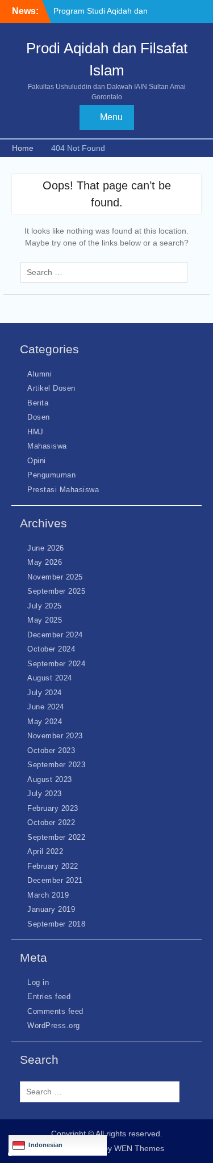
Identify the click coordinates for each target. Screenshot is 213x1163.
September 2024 (56, 663)
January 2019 (51, 909)
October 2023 (51, 750)
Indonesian (45, 1144)
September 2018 (56, 924)
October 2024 (51, 649)
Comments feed (55, 1011)
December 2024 (55, 635)
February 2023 (52, 808)
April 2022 (45, 851)
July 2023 (44, 793)
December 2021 (55, 880)
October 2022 (51, 822)
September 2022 (56, 837)
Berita (37, 403)
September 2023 (56, 764)
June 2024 (45, 707)
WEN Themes (139, 1148)
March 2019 (48, 895)
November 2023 (55, 735)
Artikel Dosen (51, 388)
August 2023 (49, 779)
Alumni (39, 374)
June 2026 (45, 548)
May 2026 (44, 562)
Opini (36, 460)
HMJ (35, 432)
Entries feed (48, 996)
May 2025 (44, 620)
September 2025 (56, 591)
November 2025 (55, 577)
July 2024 (44, 692)
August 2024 (49, 678)
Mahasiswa (47, 446)
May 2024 (44, 721)
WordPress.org (53, 1025)
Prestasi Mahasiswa (63, 489)
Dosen (38, 417)
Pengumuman (51, 475)
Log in (38, 982)
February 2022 (52, 866)
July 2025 (44, 606)
